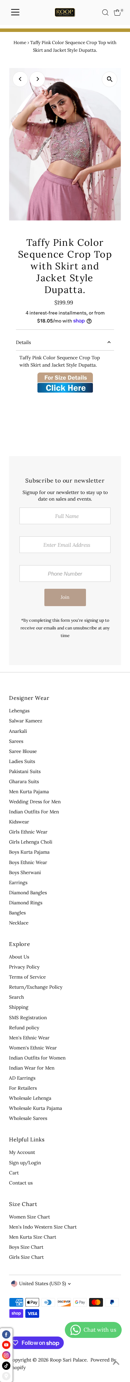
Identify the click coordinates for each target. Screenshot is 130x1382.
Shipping (18, 1007)
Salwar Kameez (25, 721)
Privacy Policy (24, 967)
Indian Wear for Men (31, 1068)
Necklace (18, 923)
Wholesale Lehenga (30, 1098)
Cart (14, 1173)
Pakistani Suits (25, 771)
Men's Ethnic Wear (29, 1038)
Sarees (16, 741)
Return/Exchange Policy (35, 987)
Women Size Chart (29, 1217)
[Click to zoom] (110, 79)
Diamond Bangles (28, 892)
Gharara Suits (24, 781)
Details (23, 342)
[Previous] (20, 79)
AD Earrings (22, 1078)
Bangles (17, 913)
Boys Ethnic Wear (28, 862)
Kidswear (19, 822)
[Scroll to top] (116, 1363)
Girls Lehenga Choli (30, 842)
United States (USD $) (42, 1283)
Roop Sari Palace (68, 1360)
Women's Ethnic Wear (33, 1048)
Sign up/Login (25, 1162)
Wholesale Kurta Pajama (35, 1108)
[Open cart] (117, 12)
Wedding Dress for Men (35, 801)
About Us (19, 957)
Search (16, 997)
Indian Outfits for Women (37, 1058)
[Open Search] (105, 12)
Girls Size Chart (26, 1257)
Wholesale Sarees (28, 1118)
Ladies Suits (22, 761)
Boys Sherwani (25, 872)
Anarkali (18, 731)
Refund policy (24, 1027)
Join (65, 597)
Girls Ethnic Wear (28, 832)
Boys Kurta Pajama (29, 852)
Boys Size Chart (26, 1247)
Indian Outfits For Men (34, 812)
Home (20, 42)
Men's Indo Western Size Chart (43, 1227)
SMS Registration (28, 1017)
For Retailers (23, 1088)
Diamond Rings (25, 902)
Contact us (21, 1183)
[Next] (37, 79)
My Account (22, 1152)
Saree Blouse (23, 751)
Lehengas (19, 710)
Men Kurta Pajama (29, 791)
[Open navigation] (15, 12)
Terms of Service (27, 977)
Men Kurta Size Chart (32, 1237)
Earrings (18, 882)
